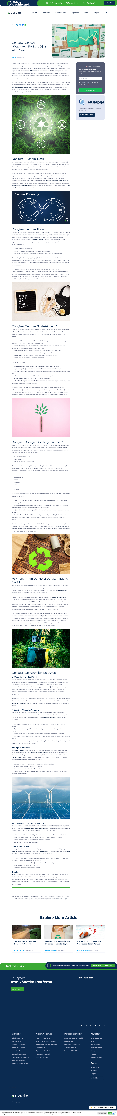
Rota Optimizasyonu (43, 1038)
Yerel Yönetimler (17, 1051)
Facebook (104, 1026)
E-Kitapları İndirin (86, 115)
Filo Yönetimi (40, 1048)
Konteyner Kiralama (18, 1048)
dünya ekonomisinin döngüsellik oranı (57, 180)
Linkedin (82, 1026)
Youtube (100, 1026)
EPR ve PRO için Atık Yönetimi (46, 1044)
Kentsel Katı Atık (19, 950)
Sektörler (46, 13)
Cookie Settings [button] (102, 1113)
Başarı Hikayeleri (96, 1048)
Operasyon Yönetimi (43, 1051)
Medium (86, 1026)
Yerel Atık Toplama (18, 1060)
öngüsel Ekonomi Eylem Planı (22, 87)
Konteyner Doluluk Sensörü (39, 752)
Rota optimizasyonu (83, 950)
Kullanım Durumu (61, 13)
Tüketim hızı (33, 70)
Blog (92, 1041)
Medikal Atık (16, 1041)
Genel (14, 57)
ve (52, 717)
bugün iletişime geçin (60, 898)
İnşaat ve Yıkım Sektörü (20, 1064)
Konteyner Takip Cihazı (72, 1044)
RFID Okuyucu (69, 1041)
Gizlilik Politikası (20, 1103)
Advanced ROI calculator (102, 965)
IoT (50, 597)
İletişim (96, 13)
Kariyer (93, 1074)
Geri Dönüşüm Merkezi (20, 1044)
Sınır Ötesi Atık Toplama (20, 1057)
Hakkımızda (95, 1067)
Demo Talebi (16, 989)
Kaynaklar (75, 13)
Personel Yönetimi (42, 1057)
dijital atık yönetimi (38, 239)
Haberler (94, 1070)
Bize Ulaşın (12, 1087)
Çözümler (35, 13)
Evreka (86, 13)
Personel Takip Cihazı (71, 1051)
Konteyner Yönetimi (18, 750)
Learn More (108, 3)
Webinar (94, 1054)
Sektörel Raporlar (97, 1057)
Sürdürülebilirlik (17, 1038)
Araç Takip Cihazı (70, 1048)
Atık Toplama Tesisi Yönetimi (35, 828)
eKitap (93, 1051)
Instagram (91, 1026)
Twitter (95, 1026)
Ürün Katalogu (95, 1044)
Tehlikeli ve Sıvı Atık (19, 1054)
